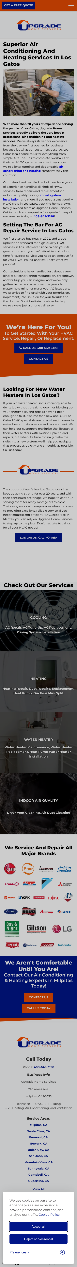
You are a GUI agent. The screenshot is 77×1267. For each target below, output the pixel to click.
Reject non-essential (38, 1239)
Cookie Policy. (49, 1214)
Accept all (38, 1226)
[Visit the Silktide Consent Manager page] (63, 1252)
